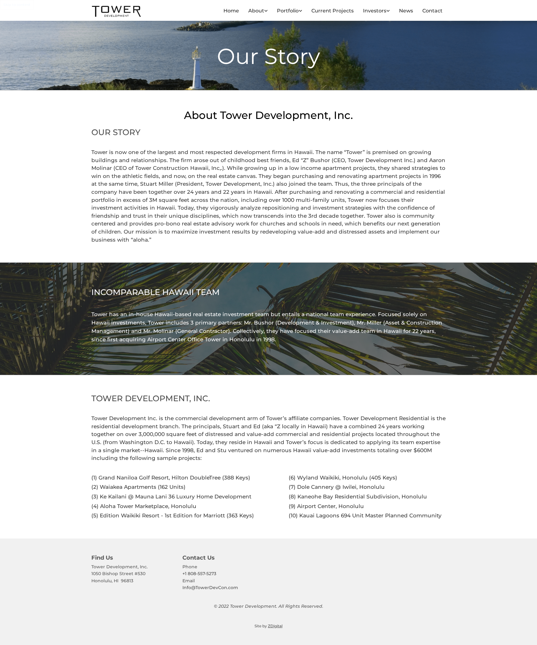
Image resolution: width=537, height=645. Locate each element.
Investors (374, 11)
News (406, 11)
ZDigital (275, 626)
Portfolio (288, 11)
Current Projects (332, 11)
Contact (432, 11)
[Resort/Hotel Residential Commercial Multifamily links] (300, 11)
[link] (253, 11)
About (256, 11)
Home (231, 11)
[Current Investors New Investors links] (388, 11)
